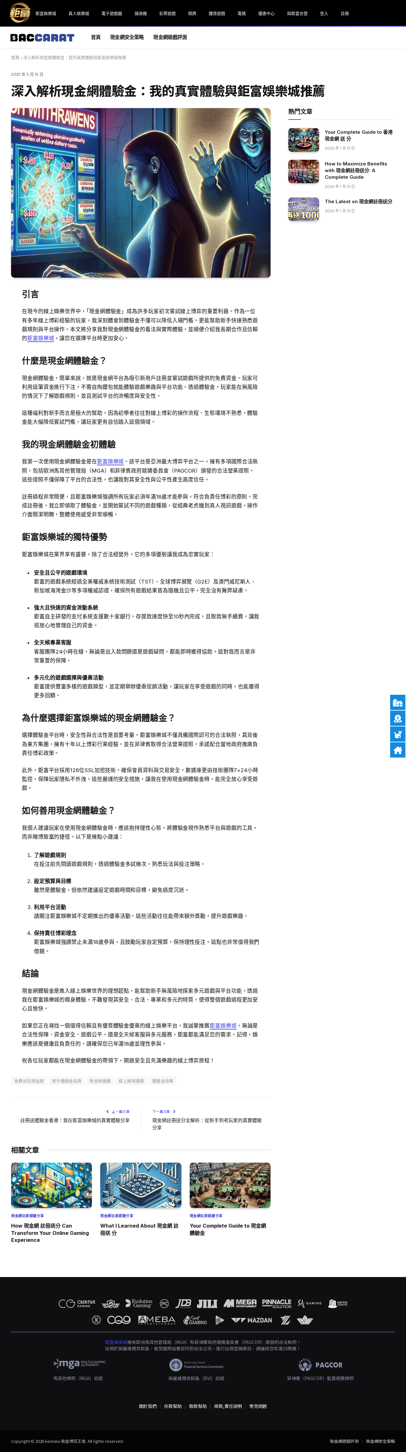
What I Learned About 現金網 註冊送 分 (139, 1229)
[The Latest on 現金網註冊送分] (303, 209)
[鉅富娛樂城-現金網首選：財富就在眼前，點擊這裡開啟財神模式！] (42, 37)
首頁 (96, 37)
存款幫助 (173, 1406)
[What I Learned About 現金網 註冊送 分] (140, 1185)
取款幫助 (198, 1406)
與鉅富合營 (297, 13)
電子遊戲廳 (112, 13)
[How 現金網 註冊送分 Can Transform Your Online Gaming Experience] (51, 1185)
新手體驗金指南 (67, 1080)
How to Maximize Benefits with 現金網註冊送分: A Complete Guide (356, 170)
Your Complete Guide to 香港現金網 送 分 (359, 135)
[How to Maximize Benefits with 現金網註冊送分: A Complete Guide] (303, 172)
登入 (324, 13)
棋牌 (192, 13)
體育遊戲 (217, 13)
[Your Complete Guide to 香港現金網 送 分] (303, 140)
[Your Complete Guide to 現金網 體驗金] (230, 1185)
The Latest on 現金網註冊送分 (358, 201)
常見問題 (258, 1406)
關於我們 (148, 1406)
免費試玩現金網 (29, 1080)
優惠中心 (266, 13)
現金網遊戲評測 (170, 37)
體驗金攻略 (163, 1080)
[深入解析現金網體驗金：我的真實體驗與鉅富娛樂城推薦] (141, 193)
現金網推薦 (100, 1080)
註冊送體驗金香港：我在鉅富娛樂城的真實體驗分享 (75, 1120)
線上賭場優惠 (131, 1080)
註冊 (345, 13)
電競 (242, 13)
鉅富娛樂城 (46, 13)
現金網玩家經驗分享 (27, 1216)
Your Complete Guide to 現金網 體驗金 (228, 1229)
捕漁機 (140, 13)
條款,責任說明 (228, 1406)
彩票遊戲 (167, 13)
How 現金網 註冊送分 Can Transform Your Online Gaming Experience (50, 1233)
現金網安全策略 (127, 37)
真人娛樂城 (79, 13)
